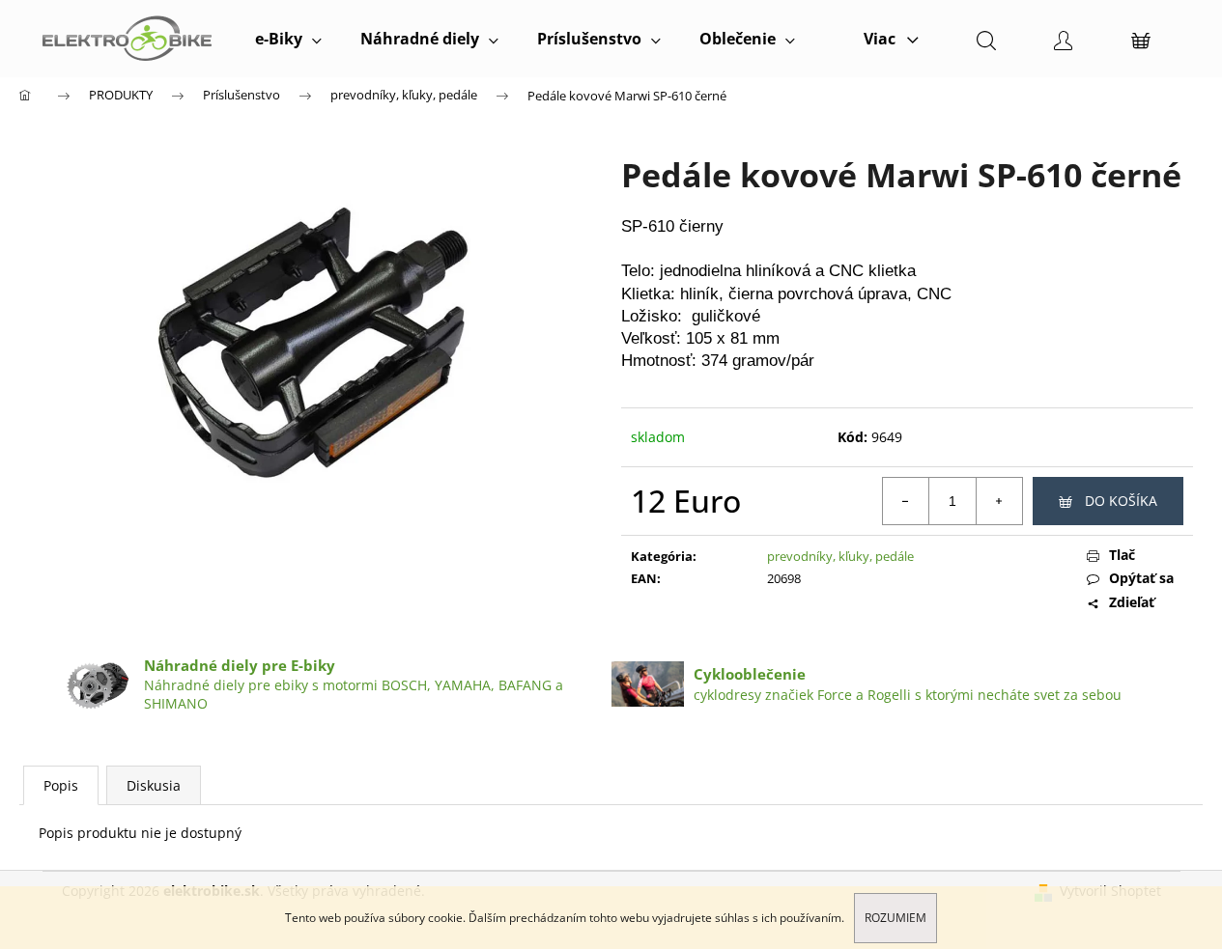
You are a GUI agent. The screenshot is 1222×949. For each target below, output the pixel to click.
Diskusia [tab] (154, 785)
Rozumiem (895, 917)
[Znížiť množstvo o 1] (906, 501)
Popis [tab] (60, 785)
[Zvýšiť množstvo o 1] (999, 501)
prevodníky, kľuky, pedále (840, 556)
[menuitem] (288, 38)
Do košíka (1121, 500)
